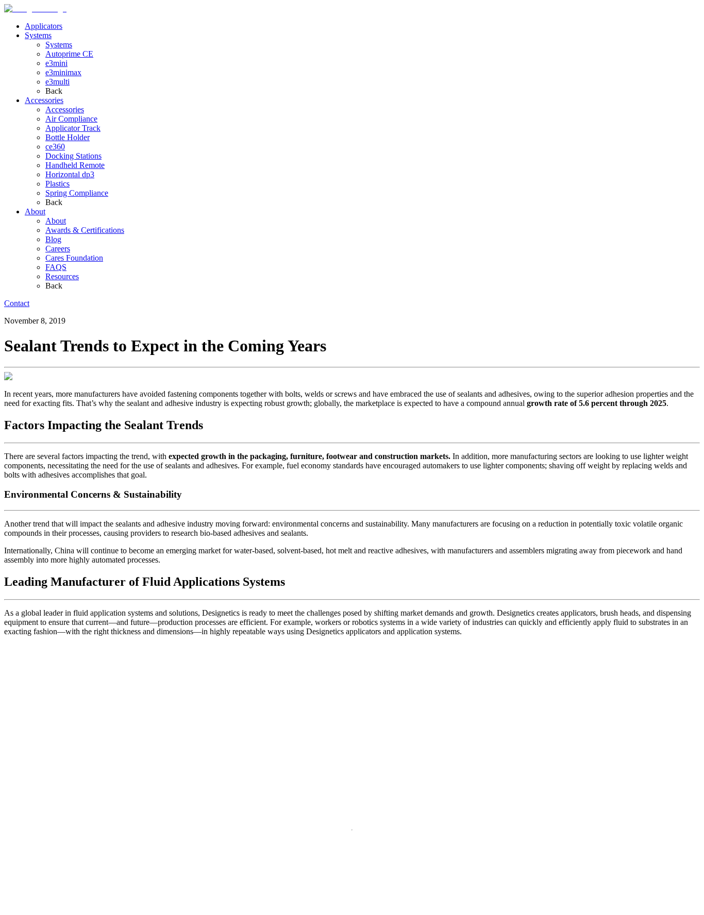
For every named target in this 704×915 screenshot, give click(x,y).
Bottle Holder (67, 137)
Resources (62, 276)
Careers (57, 248)
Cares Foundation (74, 257)
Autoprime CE (69, 53)
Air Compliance (71, 118)
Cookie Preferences (128, 909)
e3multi (57, 81)
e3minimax (63, 72)
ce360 (55, 146)
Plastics (57, 183)
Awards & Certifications (84, 230)
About (35, 211)
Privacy (16, 909)
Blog (53, 239)
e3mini (56, 63)
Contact (16, 303)
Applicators (43, 26)
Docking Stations (73, 155)
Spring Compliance (76, 193)
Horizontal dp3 (69, 174)
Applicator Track (72, 128)
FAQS (55, 267)
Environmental (71, 909)
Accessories (44, 100)
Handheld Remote (75, 165)
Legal (38, 909)
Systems (38, 35)
